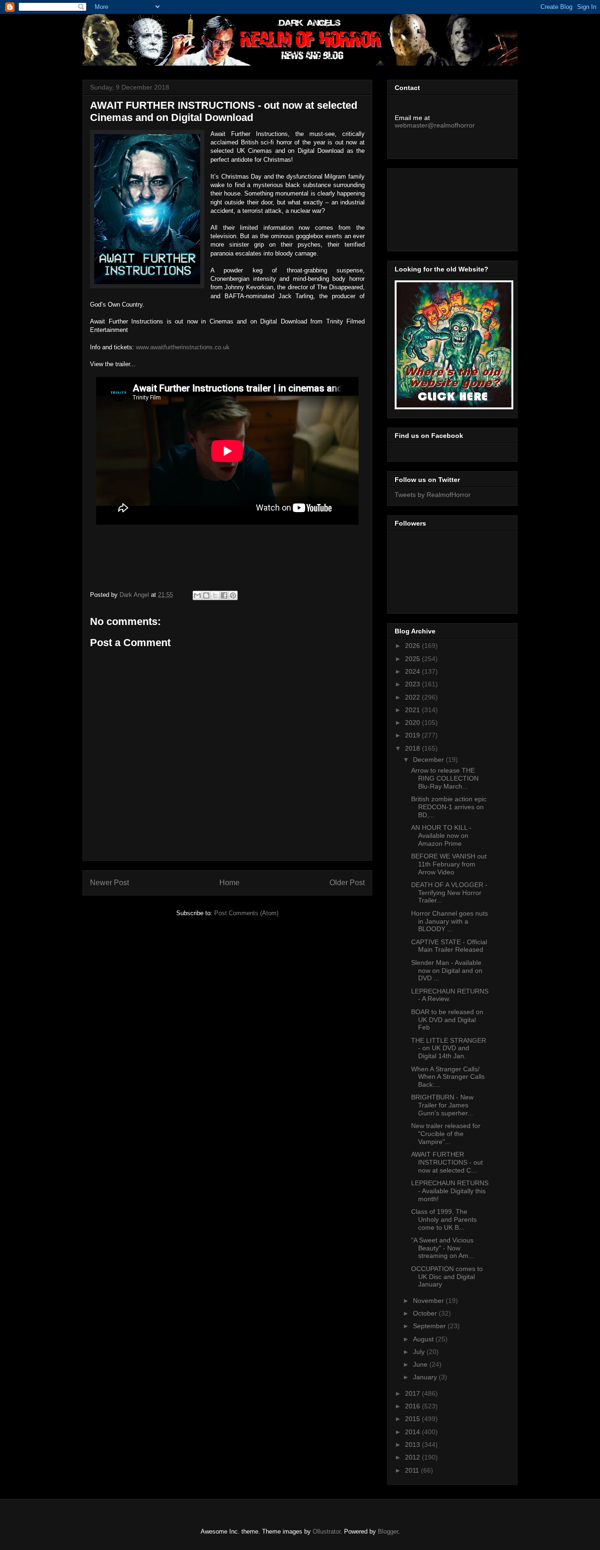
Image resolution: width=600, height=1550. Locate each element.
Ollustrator (326, 1531)
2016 (413, 1406)
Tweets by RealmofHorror (433, 494)
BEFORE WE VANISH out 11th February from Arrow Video (449, 864)
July (420, 1351)
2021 (413, 710)
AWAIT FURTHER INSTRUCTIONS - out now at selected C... (447, 1162)
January (426, 1377)
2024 (413, 671)
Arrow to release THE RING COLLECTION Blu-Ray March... (445, 778)
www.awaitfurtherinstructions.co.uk (183, 347)
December (429, 759)
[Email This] (197, 595)
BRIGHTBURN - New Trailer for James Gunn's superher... (442, 1105)
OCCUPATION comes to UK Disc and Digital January (447, 1276)
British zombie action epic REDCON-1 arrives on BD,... (449, 807)
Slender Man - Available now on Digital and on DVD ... (446, 970)
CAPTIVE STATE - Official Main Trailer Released (449, 946)
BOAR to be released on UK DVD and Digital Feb (447, 1019)
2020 (413, 722)
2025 (413, 658)
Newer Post (109, 883)
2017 (413, 1393)
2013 (413, 1444)
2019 (413, 735)
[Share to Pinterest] (233, 595)
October (426, 1313)
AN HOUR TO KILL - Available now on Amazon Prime (441, 835)
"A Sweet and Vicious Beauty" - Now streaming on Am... (442, 1248)
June (421, 1364)
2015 (413, 1418)
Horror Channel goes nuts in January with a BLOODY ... (449, 921)
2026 (413, 645)
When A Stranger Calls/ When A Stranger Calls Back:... (448, 1077)
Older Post (347, 883)
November (429, 1300)
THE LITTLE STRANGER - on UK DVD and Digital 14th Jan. (448, 1048)
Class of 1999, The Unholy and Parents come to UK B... (444, 1219)
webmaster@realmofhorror (435, 125)
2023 (413, 684)
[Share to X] (215, 595)
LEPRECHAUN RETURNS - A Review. (449, 995)
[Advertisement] (437, 207)
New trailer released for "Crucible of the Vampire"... (445, 1133)
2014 (413, 1432)
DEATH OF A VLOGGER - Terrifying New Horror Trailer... (449, 892)
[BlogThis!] (206, 595)
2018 (413, 748)
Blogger (388, 1531)
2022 (413, 697)
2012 (413, 1457)
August (424, 1339)
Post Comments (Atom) (246, 913)
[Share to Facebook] (224, 595)
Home (229, 883)
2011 (413, 1470)
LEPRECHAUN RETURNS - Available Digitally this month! (449, 1191)
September (430, 1326)
